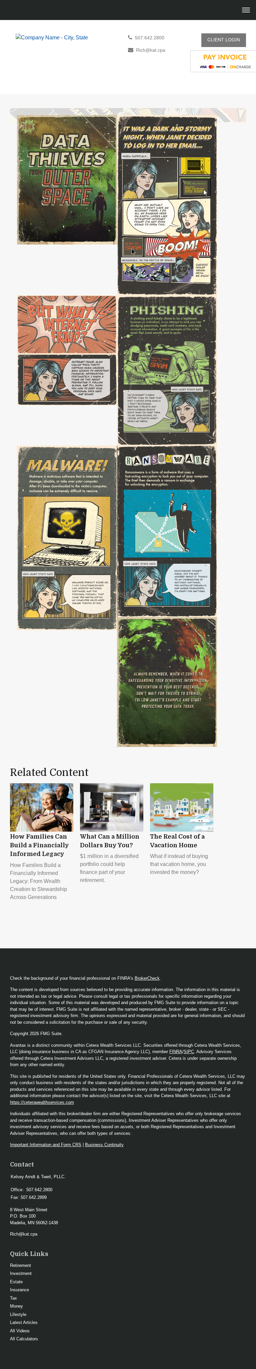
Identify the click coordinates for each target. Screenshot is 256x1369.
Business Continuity (104, 1144)
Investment (21, 1273)
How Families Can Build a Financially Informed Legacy (39, 845)
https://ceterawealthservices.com (42, 1102)
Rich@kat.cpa (150, 50)
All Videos (20, 1330)
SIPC (189, 1051)
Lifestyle (18, 1314)
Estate (16, 1281)
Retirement (20, 1265)
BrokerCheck (147, 978)
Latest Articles (24, 1322)
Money (16, 1306)
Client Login (223, 39)
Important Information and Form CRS (45, 1144)
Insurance (19, 1289)
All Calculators (24, 1338)
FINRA (175, 1051)
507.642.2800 (149, 37)
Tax (13, 1298)
